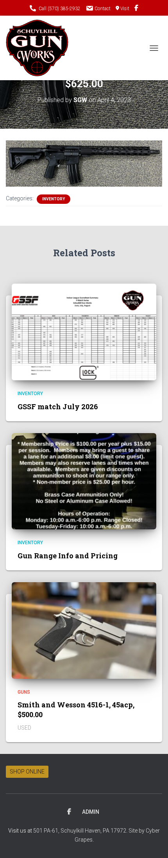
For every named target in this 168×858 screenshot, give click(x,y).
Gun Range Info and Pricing (68, 555)
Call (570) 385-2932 (59, 8)
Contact (103, 8)
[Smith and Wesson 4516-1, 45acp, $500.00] (84, 630)
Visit (124, 8)
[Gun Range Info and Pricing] (84, 481)
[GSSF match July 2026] (84, 331)
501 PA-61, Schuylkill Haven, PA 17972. (81, 830)
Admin (90, 812)
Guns (24, 692)
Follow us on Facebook (136, 9)
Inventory (53, 199)
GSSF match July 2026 (58, 406)
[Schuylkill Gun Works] (40, 48)
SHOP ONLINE (27, 771)
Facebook (69, 812)
